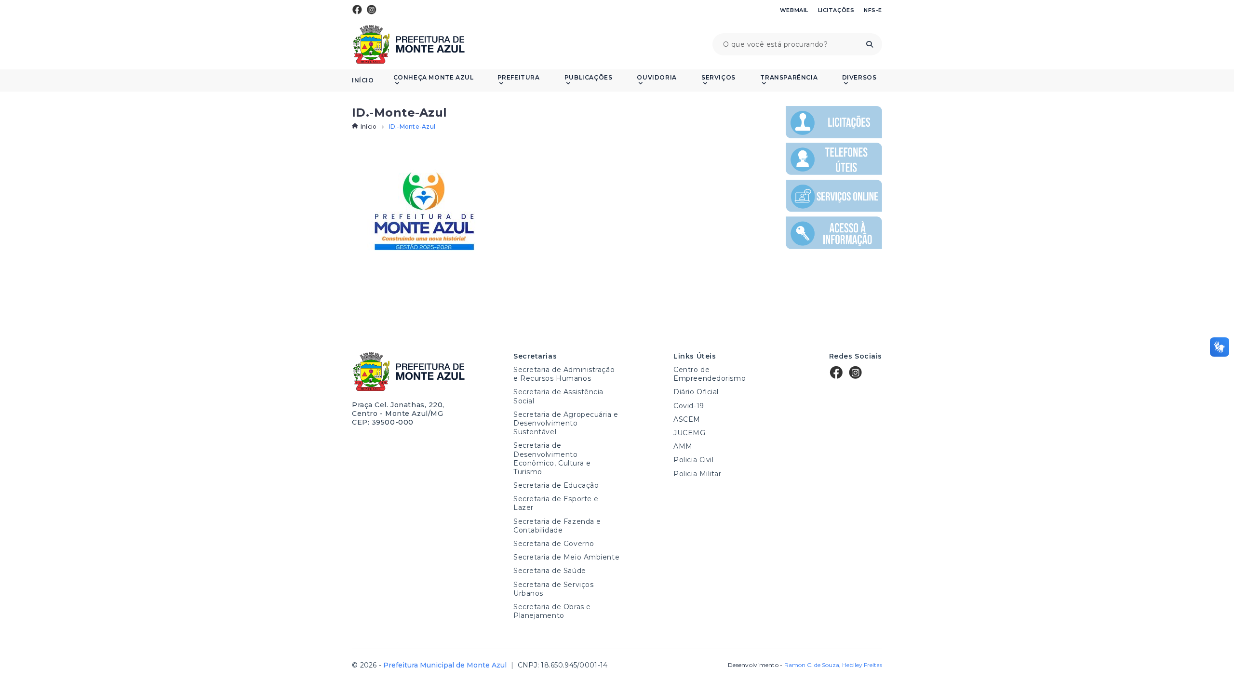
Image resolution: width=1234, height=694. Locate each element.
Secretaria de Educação (556, 485)
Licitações (836, 10)
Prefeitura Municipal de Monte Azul (408, 44)
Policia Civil (693, 459)
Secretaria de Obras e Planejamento (552, 611)
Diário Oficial (696, 391)
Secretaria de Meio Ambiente (566, 557)
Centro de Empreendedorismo (709, 374)
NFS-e (873, 10)
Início (363, 80)
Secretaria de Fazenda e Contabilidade (557, 525)
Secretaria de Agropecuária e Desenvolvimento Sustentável (565, 423)
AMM (683, 446)
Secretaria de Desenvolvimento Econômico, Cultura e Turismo (551, 458)
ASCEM (686, 419)
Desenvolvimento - (783, 665)
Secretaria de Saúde (549, 570)
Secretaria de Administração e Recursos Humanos (564, 374)
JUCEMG (689, 432)
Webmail (794, 10)
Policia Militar (697, 473)
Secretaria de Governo (553, 543)
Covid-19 (688, 405)
